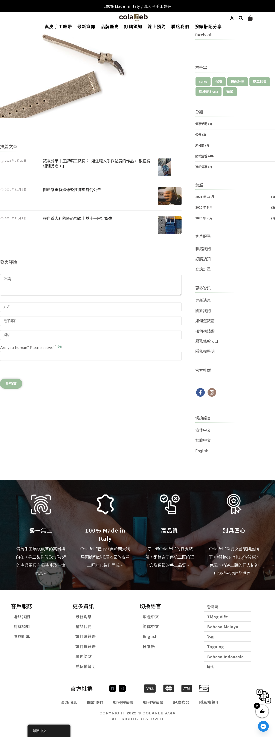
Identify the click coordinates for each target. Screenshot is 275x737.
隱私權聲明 (205, 351)
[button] (241, 18)
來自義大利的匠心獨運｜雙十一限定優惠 (78, 218)
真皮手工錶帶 (58, 26)
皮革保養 (260, 81)
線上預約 (157, 26)
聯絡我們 (180, 26)
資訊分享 (201, 167)
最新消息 (203, 300)
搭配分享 (237, 81)
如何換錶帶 (205, 331)
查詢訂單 (203, 269)
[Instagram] (122, 688)
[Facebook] (112, 688)
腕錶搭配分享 (208, 26)
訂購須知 (133, 26)
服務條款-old (206, 341)
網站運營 (201, 156)
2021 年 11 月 (204, 197)
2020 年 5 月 (203, 208)
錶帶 (229, 91)
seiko (203, 81)
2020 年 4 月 (203, 218)
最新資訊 (86, 26)
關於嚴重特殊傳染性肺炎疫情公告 (72, 189)
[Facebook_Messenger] (263, 726)
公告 (198, 135)
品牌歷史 (110, 26)
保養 (218, 81)
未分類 (199, 145)
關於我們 (203, 310)
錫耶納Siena (208, 91)
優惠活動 (201, 124)
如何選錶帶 (205, 321)
